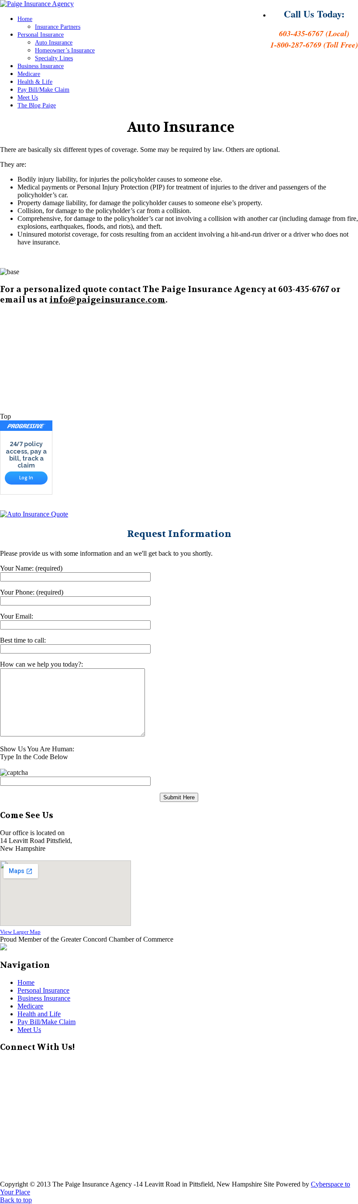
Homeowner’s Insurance (65, 50)
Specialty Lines (54, 58)
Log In (26, 478)
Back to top (16, 1200)
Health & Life (34, 82)
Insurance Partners (57, 27)
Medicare (28, 74)
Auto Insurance (53, 42)
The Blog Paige (36, 105)
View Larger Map (20, 932)
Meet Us (27, 97)
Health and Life (39, 1014)
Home (24, 19)
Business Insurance (40, 66)
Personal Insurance (40, 34)
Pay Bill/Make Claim (43, 89)
